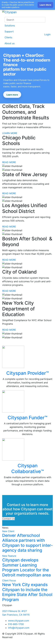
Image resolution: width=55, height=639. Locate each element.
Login (47, 34)
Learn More (45, 4)
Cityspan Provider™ (27, 373)
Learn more (12, 94)
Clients (8, 37)
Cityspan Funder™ (27, 417)
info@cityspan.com (18, 627)
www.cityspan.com (18, 620)
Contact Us (8, 518)
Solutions (10, 25)
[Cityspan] (9, 13)
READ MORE (9, 162)
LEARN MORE (9, 133)
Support (9, 31)
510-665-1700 (16, 624)
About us (10, 43)
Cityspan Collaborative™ (27, 468)
